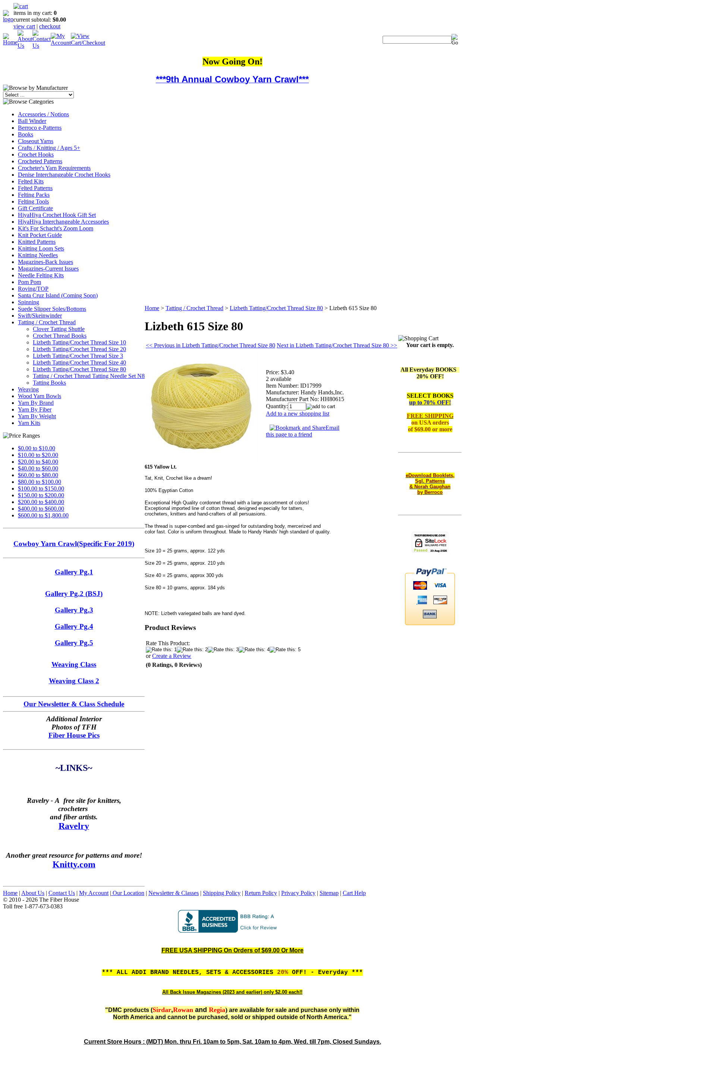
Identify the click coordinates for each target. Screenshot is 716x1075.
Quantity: (277, 406)
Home (152, 308)
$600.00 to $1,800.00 (43, 515)
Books (25, 134)
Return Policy (261, 893)
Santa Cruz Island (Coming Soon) (58, 295)
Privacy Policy (298, 893)
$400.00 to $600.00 (41, 508)
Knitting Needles (38, 255)
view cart (24, 26)
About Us (32, 893)
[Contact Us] (41, 45)
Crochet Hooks (36, 154)
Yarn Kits (29, 423)
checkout (49, 26)
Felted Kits (31, 181)
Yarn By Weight (37, 416)
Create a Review (171, 656)
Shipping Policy (222, 893)
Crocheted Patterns (40, 161)
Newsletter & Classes (173, 893)
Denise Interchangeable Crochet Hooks (64, 174)
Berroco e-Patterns (40, 127)
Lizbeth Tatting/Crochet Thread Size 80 (79, 369)
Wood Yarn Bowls (39, 396)
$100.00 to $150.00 (41, 488)
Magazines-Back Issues (45, 262)
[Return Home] (8, 19)
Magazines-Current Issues (48, 268)
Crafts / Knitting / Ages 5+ (49, 148)
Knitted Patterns (37, 242)
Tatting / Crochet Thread (47, 322)
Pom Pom (29, 282)
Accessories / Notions (43, 114)
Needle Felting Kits (41, 275)
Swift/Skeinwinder (40, 315)
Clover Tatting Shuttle (59, 329)
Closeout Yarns (35, 141)
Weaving (28, 389)
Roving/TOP (33, 289)
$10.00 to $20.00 (38, 455)
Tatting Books (49, 382)
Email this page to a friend (302, 431)
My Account (94, 893)
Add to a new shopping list (297, 413)
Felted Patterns (35, 188)
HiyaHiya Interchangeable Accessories (63, 221)
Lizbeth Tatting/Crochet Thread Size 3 (78, 356)
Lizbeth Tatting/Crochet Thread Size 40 (79, 362)
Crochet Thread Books (60, 335)
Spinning (28, 302)
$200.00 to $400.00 (41, 502)
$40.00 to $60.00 (38, 468)
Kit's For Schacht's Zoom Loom (55, 228)
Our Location (127, 893)
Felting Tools (33, 201)
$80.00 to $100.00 (39, 482)
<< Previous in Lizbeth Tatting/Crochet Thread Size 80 (210, 345)
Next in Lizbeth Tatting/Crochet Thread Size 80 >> (337, 345)
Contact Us (61, 893)
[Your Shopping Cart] (20, 6)
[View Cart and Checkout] (88, 43)
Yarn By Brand (36, 403)
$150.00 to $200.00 (41, 495)
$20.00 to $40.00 (38, 461)
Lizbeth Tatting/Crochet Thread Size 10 (79, 342)
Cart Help (354, 893)
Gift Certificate (35, 208)
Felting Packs (34, 195)
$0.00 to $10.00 (36, 448)
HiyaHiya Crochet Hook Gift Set (57, 215)
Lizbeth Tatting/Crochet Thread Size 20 (79, 349)
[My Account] (61, 43)
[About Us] (25, 45)
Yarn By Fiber (34, 409)
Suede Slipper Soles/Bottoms (52, 309)
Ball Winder (32, 121)
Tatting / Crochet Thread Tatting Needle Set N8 (89, 376)
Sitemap (329, 893)
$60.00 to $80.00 (38, 475)
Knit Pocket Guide (40, 235)
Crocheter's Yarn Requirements (54, 168)
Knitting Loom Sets (41, 248)
